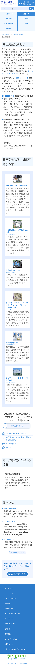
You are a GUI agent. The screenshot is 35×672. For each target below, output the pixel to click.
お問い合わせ (9, 644)
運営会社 (8, 634)
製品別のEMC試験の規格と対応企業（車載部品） (18, 438)
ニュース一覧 (9, 593)
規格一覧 (9, 19)
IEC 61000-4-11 (22, 78)
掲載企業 (9, 28)
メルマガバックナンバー (12, 613)
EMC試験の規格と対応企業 (16, 433)
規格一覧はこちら (17, 553)
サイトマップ (9, 619)
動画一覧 (8, 603)
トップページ (8, 14)
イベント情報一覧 (10, 598)
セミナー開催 (11, 444)
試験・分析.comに (28, 3)
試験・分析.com (8, 3)
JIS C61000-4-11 (10, 509)
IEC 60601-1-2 (9, 539)
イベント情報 (8, 23)
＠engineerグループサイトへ (17, 659)
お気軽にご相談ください (17, 574)
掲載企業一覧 (9, 608)
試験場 (8, 447)
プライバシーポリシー (12, 639)
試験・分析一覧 (18, 35)
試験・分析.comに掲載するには (15, 649)
